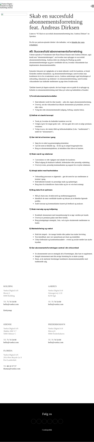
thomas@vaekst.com (11, 369)
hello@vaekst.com (11, 304)
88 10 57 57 (11, 366)
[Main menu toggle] (91, 5)
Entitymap (7, 310)
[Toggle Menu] (83, 10)
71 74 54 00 (11, 302)
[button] (81, 4)
